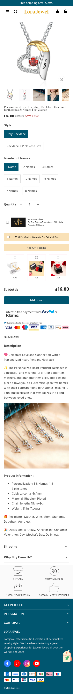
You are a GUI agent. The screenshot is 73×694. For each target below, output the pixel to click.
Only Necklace (16, 134)
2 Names (29, 166)
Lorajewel (15, 688)
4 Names (12, 178)
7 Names (12, 190)
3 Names (48, 166)
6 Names (50, 178)
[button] (8, 12)
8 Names (31, 190)
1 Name (11, 166)
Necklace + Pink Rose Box (23, 146)
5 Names (31, 178)
